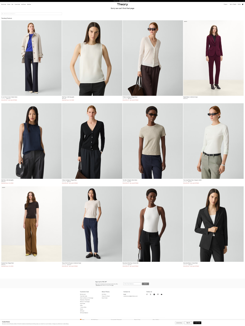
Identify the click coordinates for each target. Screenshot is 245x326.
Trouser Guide (17, 4)
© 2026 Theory (94, 319)
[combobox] (31, 13)
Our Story (104, 294)
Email (124, 294)
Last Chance (23, 4)
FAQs (81, 305)
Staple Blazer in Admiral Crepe (190, 97)
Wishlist (239, 4)
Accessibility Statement (116, 319)
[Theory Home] (122, 4)
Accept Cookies (197, 322)
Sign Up (145, 283)
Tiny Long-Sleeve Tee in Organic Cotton (192, 180)
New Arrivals (3, 4)
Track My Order (83, 296)
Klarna (81, 309)
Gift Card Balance (84, 312)
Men (12, 4)
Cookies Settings (179, 322)
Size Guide (82, 303)
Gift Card (82, 311)
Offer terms (98, 285)
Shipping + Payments (85, 299)
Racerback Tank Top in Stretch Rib (130, 263)
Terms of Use (137, 319)
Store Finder (105, 298)
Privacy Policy (156, 319)
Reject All (188, 322)
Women (8, 4)
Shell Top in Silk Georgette (68, 97)
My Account (83, 294)
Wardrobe (29, 4)
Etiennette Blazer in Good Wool (190, 263)
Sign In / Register (233, 4)
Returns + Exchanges (85, 301)
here (112, 285)
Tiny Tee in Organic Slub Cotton (130, 180)
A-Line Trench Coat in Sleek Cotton (9, 97)
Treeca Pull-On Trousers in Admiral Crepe (71, 263)
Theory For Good (106, 296)
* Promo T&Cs (83, 307)
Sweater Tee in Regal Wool (7, 263)
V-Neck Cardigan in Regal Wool (130, 97)
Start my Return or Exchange (86, 298)
